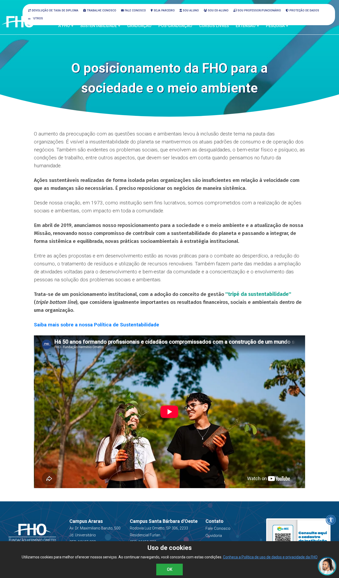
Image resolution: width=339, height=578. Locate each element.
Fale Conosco (135, 10)
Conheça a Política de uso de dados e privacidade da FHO (270, 557)
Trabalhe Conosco (101, 10)
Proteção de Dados (304, 10)
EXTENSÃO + (247, 25)
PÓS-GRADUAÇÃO (175, 25)
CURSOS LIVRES (214, 25)
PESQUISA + (277, 25)
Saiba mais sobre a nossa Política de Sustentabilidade (96, 325)
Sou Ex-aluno (218, 10)
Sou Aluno (190, 10)
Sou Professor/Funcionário (259, 10)
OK (169, 569)
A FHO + (65, 25)
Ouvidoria (214, 535)
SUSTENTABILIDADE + (100, 25)
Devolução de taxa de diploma (54, 10)
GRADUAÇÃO (139, 25)
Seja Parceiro (164, 10)
